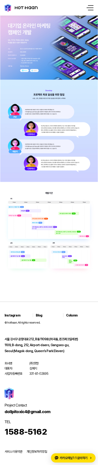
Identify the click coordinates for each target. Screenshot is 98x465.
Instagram (12, 315)
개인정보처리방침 (37, 451)
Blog (39, 315)
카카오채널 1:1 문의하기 (73, 458)
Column (71, 315)
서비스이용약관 (13, 451)
